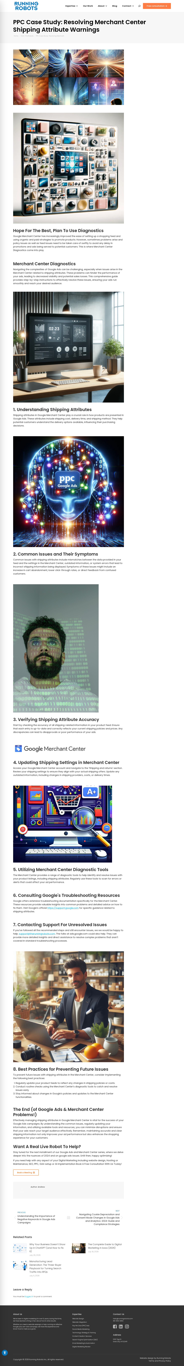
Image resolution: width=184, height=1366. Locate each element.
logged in (29, 1296)
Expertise (70, 6)
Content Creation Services (82, 1336)
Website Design (78, 1319)
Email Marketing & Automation (83, 1343)
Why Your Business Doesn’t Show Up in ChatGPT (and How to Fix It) (47, 1248)
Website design (147, 1358)
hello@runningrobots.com (123, 1319)
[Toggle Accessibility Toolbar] (5, 1352)
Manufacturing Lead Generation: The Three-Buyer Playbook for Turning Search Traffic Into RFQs (45, 1266)
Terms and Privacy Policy (160, 1361)
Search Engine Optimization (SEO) (85, 1340)
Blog (114, 6)
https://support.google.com (63, 907)
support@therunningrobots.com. (37, 933)
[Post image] (20, 1248)
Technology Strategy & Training (84, 1333)
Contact (126, 6)
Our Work (88, 6)
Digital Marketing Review (81, 1347)
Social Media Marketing (80, 1329)
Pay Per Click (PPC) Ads (80, 1326)
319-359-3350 (118, 1321)
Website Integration (79, 1322)
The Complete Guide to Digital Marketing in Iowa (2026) (105, 1246)
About (101, 6)
